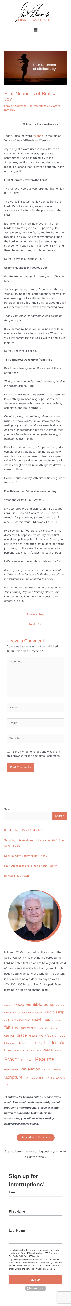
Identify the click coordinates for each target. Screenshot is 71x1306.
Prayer (11, 1059)
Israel (22, 1043)
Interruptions (38, 105)
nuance (38, 135)
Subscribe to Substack (35, 1137)
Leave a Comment (16, 105)
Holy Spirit (47, 1035)
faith (8, 1027)
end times (57, 1020)
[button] (35, 30)
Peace (48, 1050)
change (59, 1005)
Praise (57, 1050)
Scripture (13, 1077)
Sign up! (35, 1279)
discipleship (54, 1012)
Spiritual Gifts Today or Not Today (25, 855)
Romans (56, 1069)
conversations (25, 1012)
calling (49, 1005)
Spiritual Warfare (55, 1077)
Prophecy (27, 1060)
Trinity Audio (44, 124)
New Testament (32, 1050)
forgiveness (28, 1027)
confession (10, 1012)
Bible (37, 1004)
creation (39, 1012)
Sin (26, 1077)
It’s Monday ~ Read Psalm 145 (23, 830)
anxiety (8, 1005)
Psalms (45, 1059)
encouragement (21, 1020)
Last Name (17, 1230)
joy (40, 1043)
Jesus (31, 1043)
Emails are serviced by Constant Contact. (35, 1268)
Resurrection (11, 1069)
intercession (10, 1043)
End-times (40, 1019)
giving (54, 1028)
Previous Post (35, 614)
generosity (44, 1028)
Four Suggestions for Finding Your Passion (30, 865)
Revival (46, 1069)
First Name (17, 1211)
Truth (7, 1084)
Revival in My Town (16, 875)
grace (22, 1035)
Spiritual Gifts (37, 1078)
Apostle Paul (22, 1005)
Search (8, 809)
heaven (33, 1035)
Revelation (30, 1069)
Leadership (54, 1042)
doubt (7, 1020)
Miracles (17, 1050)
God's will (9, 1035)
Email (13, 1192)
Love (7, 1050)
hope (61, 1035)
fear (17, 1027)
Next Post (35, 623)
